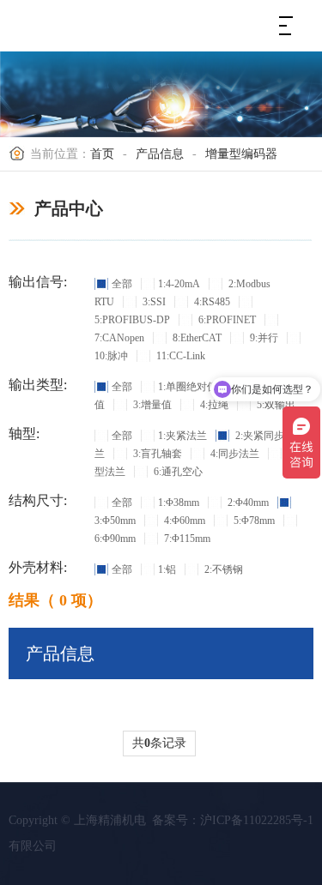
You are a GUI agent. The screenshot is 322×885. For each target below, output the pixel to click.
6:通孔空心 (177, 472)
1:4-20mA (179, 284)
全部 (122, 284)
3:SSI (153, 302)
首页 (102, 154)
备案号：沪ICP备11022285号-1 (232, 820)
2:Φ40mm (247, 503)
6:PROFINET (226, 320)
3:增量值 (151, 405)
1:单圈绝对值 (187, 387)
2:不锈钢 (222, 569)
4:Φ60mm (183, 521)
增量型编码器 (241, 154)
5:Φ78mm (253, 521)
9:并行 (262, 338)
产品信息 (160, 154)
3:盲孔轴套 (156, 454)
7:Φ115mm (185, 539)
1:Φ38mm (178, 503)
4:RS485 (210, 302)
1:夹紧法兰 (182, 436)
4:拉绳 (212, 405)
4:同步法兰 (233, 454)
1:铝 (167, 569)
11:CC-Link (179, 356)
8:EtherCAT (196, 338)
